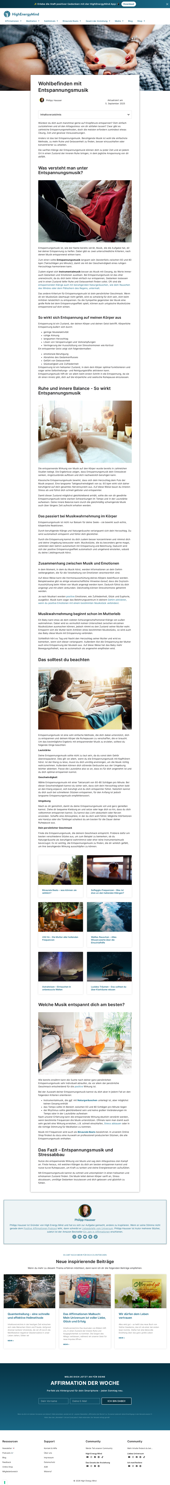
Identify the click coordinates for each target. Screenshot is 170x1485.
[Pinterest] (99, 1457)
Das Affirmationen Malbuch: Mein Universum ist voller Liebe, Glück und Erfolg (84, 1317)
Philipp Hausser (85, 1220)
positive (70, 596)
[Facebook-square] (95, 1457)
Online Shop (7, 1467)
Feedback (6, 1462)
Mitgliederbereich (10, 1471)
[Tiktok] (102, 1457)
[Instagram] (91, 1457)
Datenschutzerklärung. (118, 1417)
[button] (129, 114)
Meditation (31, 21)
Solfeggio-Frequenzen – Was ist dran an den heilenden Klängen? (107, 891)
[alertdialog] (85, 4)
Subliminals (49, 21)
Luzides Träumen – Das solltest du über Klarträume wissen (108, 988)
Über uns (48, 1453)
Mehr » (11, 1341)
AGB (46, 1467)
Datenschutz (49, 1462)
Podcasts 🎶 (7, 1453)
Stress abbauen (112, 1123)
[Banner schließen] (167, 4)
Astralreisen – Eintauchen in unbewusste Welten (56, 988)
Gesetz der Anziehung (97, 21)
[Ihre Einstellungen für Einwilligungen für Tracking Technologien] (4, 1482)
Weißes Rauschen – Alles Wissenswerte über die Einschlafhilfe (103, 940)
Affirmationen (12, 21)
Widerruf (48, 1471)
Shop (139, 21)
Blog (130, 21)
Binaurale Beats (70, 21)
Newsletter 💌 (8, 1448)
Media (118, 21)
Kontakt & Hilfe (50, 1448)
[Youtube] (87, 1457)
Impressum (49, 1457)
